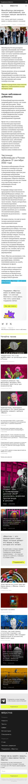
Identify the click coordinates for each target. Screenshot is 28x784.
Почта (3, 771)
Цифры (5, 504)
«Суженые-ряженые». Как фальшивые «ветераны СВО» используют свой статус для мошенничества (11, 383)
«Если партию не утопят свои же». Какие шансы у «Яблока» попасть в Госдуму (13, 586)
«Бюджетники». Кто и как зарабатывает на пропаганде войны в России (14, 357)
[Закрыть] (26, 2)
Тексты (10, 388)
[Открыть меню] (26, 6)
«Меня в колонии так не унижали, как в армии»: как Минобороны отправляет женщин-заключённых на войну (14, 522)
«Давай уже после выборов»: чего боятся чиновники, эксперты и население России (13, 681)
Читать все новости (6, 457)
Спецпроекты (11, 361)
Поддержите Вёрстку (7, 2)
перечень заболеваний (8, 50)
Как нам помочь (10, 306)
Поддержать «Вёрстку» (9, 749)
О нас (3, 742)
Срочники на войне (8, 610)
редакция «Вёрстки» (5, 24)
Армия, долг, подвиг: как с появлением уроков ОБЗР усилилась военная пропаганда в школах (14, 493)
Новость (14, 24)
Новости (4, 721)
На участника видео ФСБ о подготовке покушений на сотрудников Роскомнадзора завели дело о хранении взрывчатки (13, 422)
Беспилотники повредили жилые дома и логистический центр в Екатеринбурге (12, 429)
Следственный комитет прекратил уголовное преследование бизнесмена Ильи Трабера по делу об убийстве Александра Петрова (13, 444)
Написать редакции (8, 746)
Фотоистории (6, 731)
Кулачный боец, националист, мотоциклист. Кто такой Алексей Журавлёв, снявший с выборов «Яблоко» (12, 410)
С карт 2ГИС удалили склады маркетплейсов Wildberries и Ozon (13, 450)
